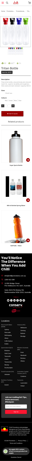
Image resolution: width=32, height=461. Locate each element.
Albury (6, 338)
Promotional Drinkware (10, 11)
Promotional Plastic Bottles (20, 11)
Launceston (24, 383)
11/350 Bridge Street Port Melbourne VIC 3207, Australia (17, 284)
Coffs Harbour (9, 341)
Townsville (8, 356)
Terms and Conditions (16, 443)
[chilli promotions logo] (15, 3)
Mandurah (23, 355)
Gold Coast (8, 353)
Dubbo (6, 344)
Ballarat (23, 333)
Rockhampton (9, 367)
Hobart (22, 386)
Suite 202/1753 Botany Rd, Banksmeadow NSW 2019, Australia (18, 291)
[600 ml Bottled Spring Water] (16, 202)
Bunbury (23, 358)
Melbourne (24, 327)
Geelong (23, 330)
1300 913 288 (10, 280)
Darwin (7, 385)
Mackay (7, 365)
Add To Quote (13, 114)
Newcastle (8, 332)
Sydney (7, 329)
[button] (28, 160)
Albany (23, 361)
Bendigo (23, 336)
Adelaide (7, 374)
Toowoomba (8, 362)
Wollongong (8, 335)
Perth (22, 352)
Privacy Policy (22, 440)
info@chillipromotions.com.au (15, 276)
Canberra (23, 376)
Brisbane (7, 350)
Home (3, 11)
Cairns (6, 359)
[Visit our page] (8, 300)
